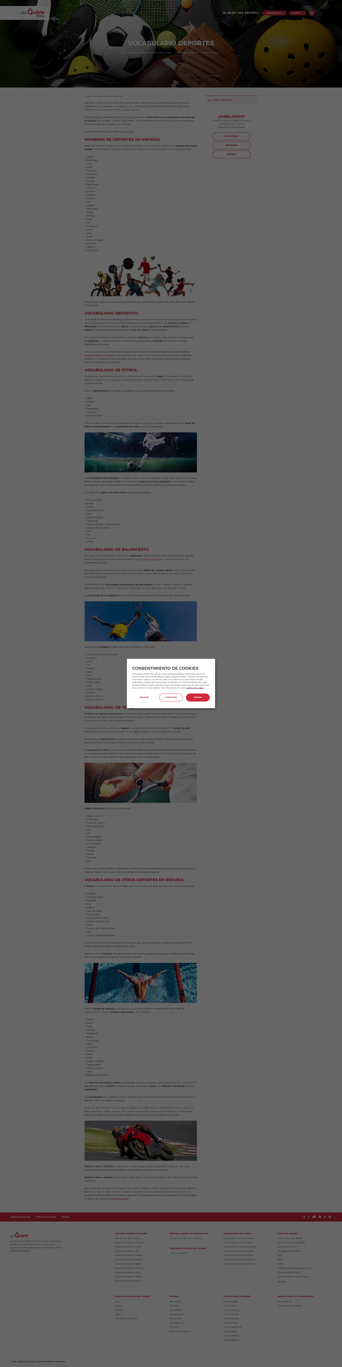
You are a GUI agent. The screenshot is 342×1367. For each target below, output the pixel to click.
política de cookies (195, 688)
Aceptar (198, 697)
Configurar (171, 697)
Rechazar (144, 697)
